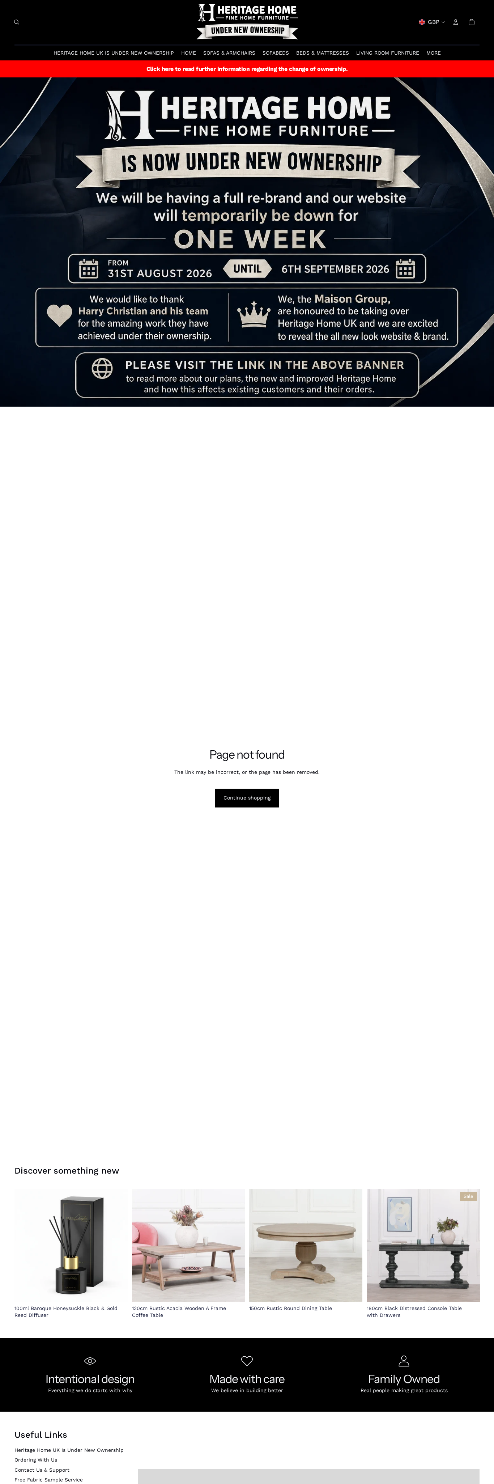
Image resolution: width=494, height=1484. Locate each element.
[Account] (456, 22)
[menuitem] (433, 53)
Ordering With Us (35, 1460)
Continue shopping (247, 798)
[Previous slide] (25, 1245)
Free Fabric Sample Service (48, 1480)
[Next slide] (117, 1245)
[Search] (17, 22)
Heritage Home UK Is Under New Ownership (69, 1450)
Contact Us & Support (41, 1470)
